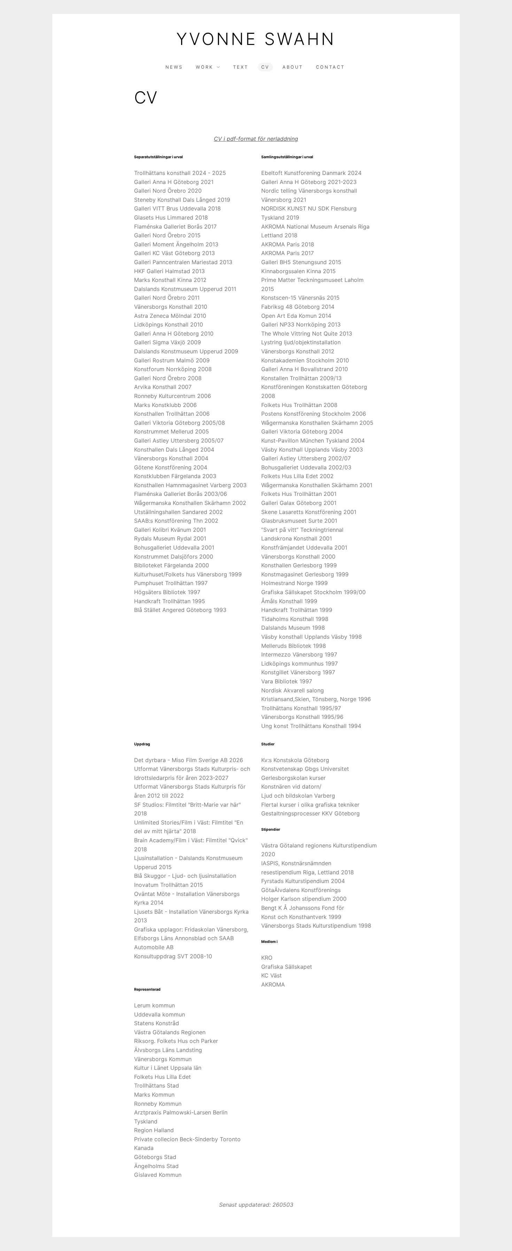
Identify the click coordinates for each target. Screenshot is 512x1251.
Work (204, 67)
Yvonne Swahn (256, 39)
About (292, 67)
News (174, 67)
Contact (330, 67)
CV (265, 67)
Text (240, 67)
